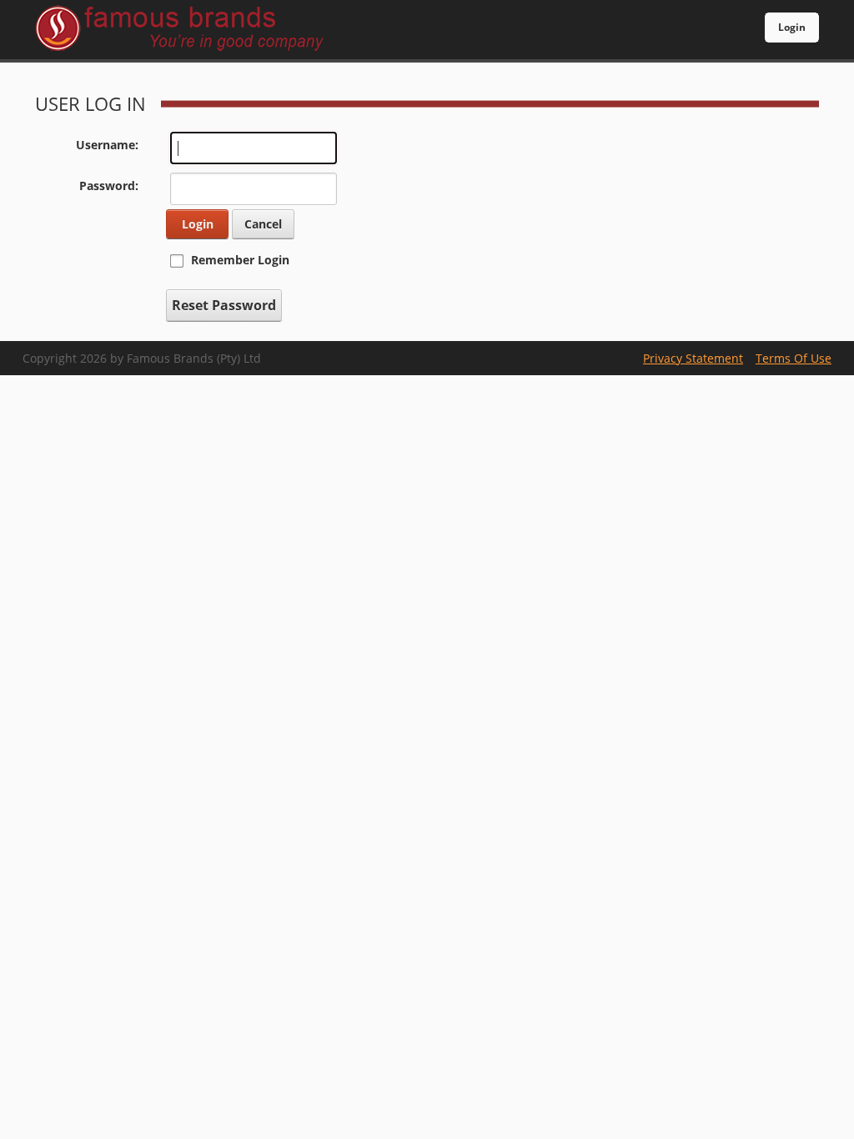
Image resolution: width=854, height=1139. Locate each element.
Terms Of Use (793, 358)
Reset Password (224, 305)
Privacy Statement (693, 358)
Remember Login (240, 260)
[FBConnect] (191, 29)
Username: (107, 145)
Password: (108, 185)
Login (792, 27)
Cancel (263, 224)
